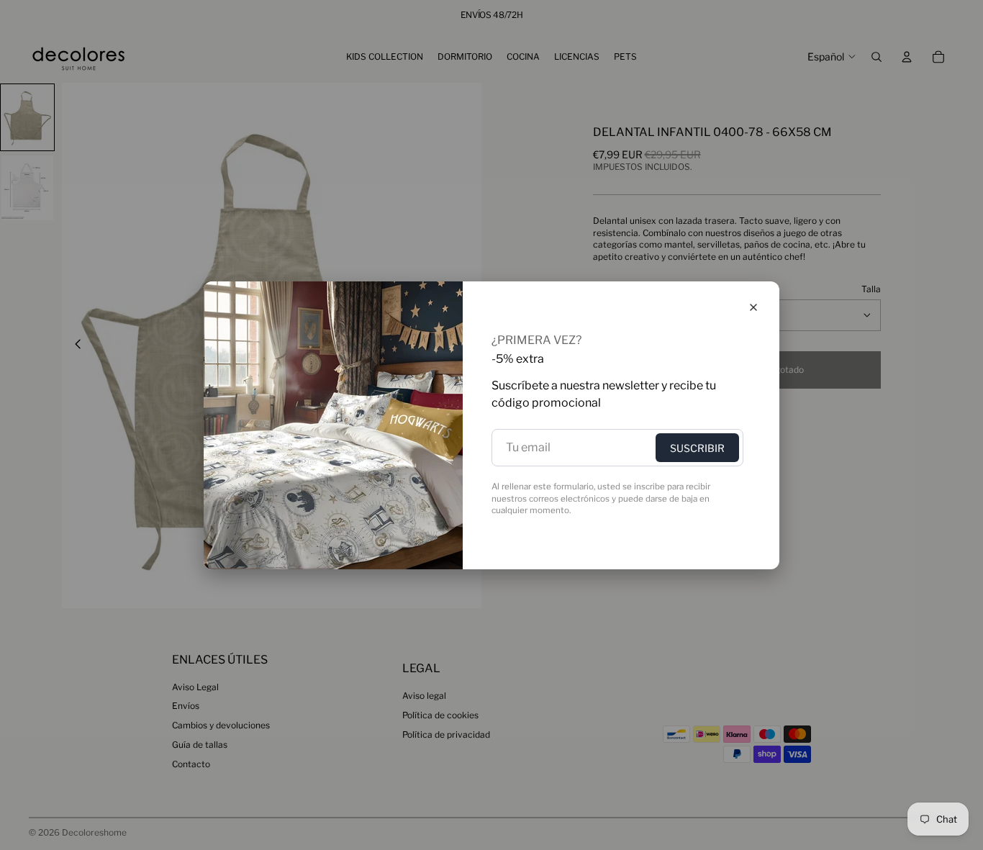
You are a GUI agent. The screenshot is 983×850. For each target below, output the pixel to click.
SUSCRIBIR (697, 448)
